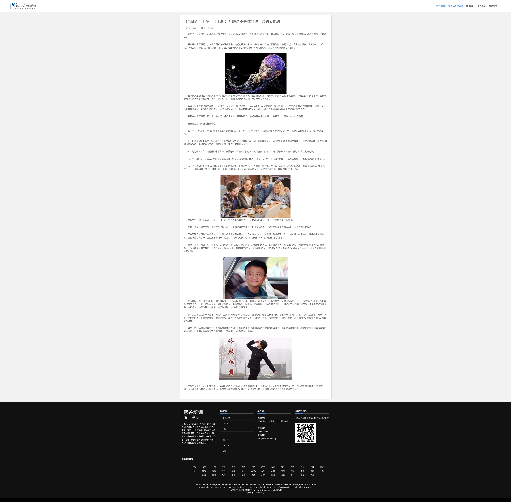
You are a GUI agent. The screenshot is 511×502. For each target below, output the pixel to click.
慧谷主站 (226, 417)
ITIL (224, 429)
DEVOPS (226, 445)
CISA (224, 434)
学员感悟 (482, 6)
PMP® (225, 423)
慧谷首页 (470, 6)
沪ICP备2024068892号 (255, 492)
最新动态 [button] (493, 6)
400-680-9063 (455, 6)
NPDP (225, 451)
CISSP (225, 440)
